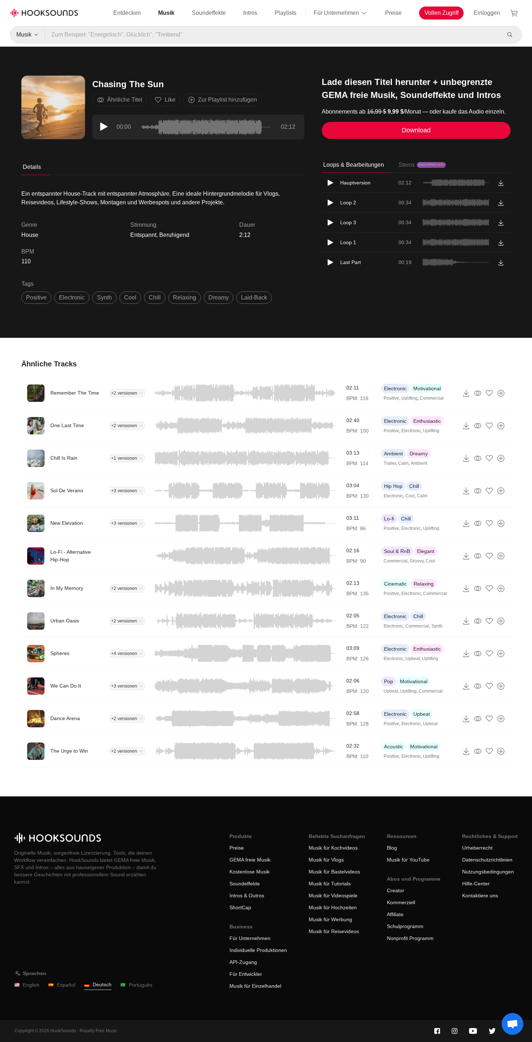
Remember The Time (74, 393)
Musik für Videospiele (333, 895)
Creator (395, 890)
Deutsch (102, 984)
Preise (393, 13)
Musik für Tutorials (330, 883)
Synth (437, 626)
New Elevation (66, 523)
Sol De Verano (66, 490)
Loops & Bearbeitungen (353, 165)
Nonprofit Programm (410, 938)
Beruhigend (174, 235)
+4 (124, 653)
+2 (124, 393)
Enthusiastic (427, 421)
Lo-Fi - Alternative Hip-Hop (70, 555)
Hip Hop (393, 486)
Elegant (425, 551)
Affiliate (395, 914)
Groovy (416, 560)
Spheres (59, 653)
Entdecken (127, 13)
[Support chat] (512, 1024)
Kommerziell (401, 902)
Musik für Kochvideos (333, 848)
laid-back (254, 297)
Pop (388, 681)
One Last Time (67, 425)
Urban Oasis (64, 621)
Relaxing (424, 584)
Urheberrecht (477, 848)
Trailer (390, 463)
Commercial (432, 398)
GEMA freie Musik (249, 860)
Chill (414, 486)
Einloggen (487, 13)
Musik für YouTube (408, 860)
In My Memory (66, 588)
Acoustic (393, 746)
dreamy (218, 297)
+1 (124, 458)
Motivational (427, 388)
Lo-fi (389, 519)
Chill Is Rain (63, 458)
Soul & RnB (397, 551)
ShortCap (240, 907)
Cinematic (395, 584)
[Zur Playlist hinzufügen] (501, 393)
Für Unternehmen (336, 13)
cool (130, 297)
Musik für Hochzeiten (333, 907)
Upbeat (412, 658)
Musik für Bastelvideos (334, 872)
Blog (392, 848)
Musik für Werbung (330, 919)
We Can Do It (65, 686)
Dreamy (419, 453)
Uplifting (409, 398)
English (31, 985)
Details (32, 167)
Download (416, 130)
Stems (421, 165)
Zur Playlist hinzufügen (227, 100)
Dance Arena (65, 718)
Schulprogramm (405, 926)
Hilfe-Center (476, 883)
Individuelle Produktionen (258, 950)
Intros (250, 13)
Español (66, 985)
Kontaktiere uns (480, 895)
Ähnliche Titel (124, 100)
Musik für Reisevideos (334, 931)
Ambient (393, 453)
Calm (403, 463)
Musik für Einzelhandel (255, 986)
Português (140, 985)
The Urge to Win (69, 751)
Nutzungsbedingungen (488, 872)
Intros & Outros (246, 895)
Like (170, 100)
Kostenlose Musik (249, 872)
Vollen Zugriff (442, 13)
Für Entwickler (245, 974)
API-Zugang (243, 962)
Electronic (395, 388)
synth (104, 297)
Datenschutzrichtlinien (487, 860)
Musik (166, 13)
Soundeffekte (209, 13)
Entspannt (143, 235)
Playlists (285, 13)
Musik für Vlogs (326, 860)
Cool (410, 495)
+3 (124, 490)
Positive (391, 398)
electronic (72, 297)
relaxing (184, 297)
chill (155, 297)
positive (36, 297)
